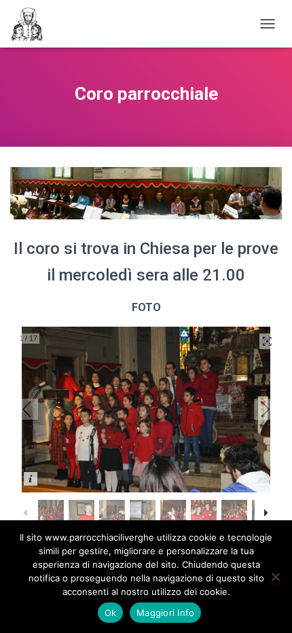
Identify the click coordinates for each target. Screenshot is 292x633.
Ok (111, 612)
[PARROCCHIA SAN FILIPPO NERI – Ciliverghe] (32, 24)
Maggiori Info (165, 612)
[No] (275, 576)
